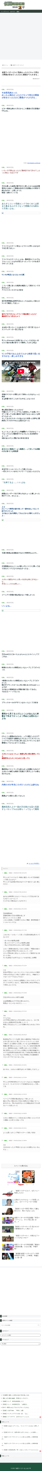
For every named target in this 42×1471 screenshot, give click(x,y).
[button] (38, 1325)
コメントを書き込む (21, 1166)
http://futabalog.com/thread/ (33, 163)
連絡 (18, 11)
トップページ (5, 11)
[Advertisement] (21, 36)
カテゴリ (12, 11)
